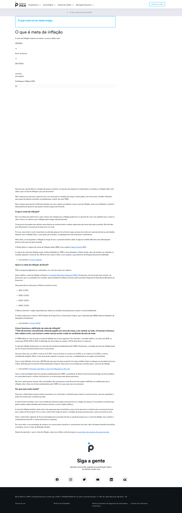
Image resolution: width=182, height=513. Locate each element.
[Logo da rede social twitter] (84, 479)
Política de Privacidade (62, 503)
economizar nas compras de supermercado (93, 432)
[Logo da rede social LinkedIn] (111, 479)
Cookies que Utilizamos (139, 503)
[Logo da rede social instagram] (70, 479)
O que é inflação (35, 260)
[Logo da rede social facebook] (57, 479)
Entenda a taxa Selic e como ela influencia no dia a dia (49, 369)
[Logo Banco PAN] (20, 4)
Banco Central (77, 247)
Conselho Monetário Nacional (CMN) (63, 275)
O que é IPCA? (34, 323)
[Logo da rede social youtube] (97, 479)
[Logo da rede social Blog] (125, 479)
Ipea (74, 255)
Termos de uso (20, 503)
